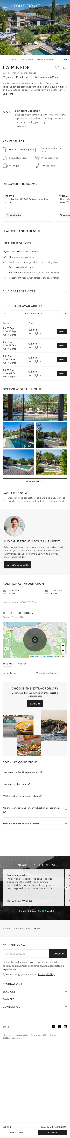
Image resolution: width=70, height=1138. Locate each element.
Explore (35, 703)
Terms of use (36, 1035)
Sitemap (53, 1035)
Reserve (52, 1132)
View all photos (35, 481)
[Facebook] (54, 1026)
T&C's (45, 1035)
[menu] (58, 6)
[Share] (64, 67)
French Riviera (26, 59)
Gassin (64, 59)
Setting (7, 663)
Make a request (19, 1132)
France (13, 59)
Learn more (21, 126)
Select (62, 331)
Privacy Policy (46, 974)
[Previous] (5, 15)
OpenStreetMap (49, 656)
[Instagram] (60, 1026)
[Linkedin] (65, 1026)
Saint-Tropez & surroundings (47, 59)
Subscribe (58, 953)
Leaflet (35, 656)
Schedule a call (18, 564)
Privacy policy (8, 1035)
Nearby (22, 663)
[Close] (6, 6)
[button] (35, 639)
